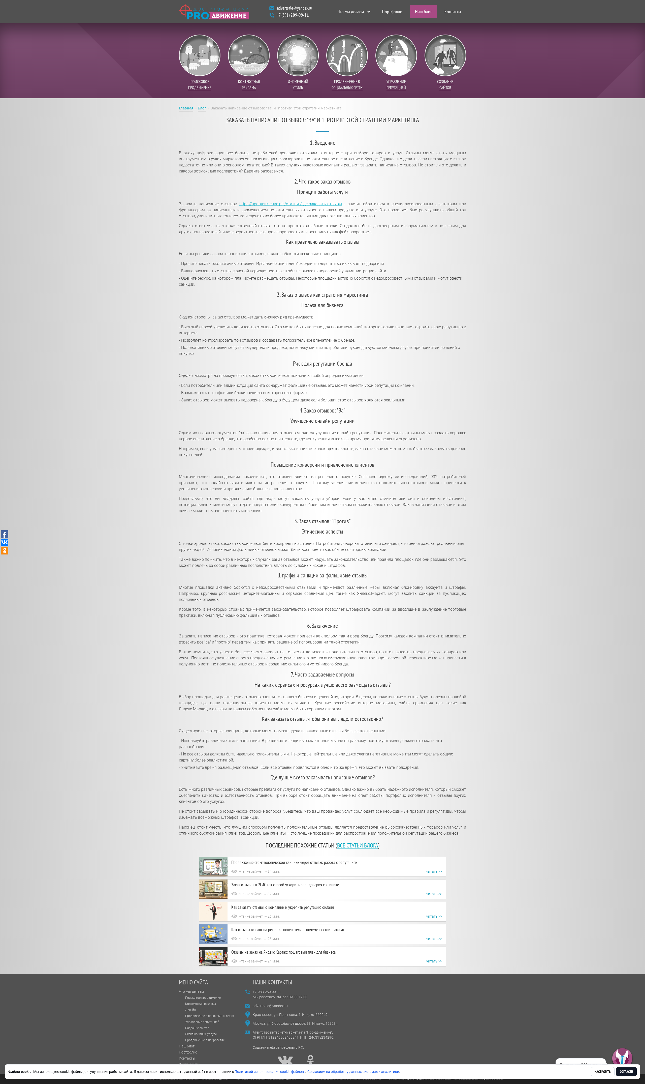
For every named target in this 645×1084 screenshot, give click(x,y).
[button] (622, 1058)
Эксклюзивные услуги (201, 1034)
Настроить (603, 1071)
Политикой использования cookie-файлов (269, 1072)
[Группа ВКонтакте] (285, 1060)
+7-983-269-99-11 (267, 992)
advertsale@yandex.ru (270, 1006)
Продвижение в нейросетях (204, 1040)
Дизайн (190, 1010)
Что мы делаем (350, 11)
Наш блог (423, 11)
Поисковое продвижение (203, 998)
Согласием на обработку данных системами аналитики (353, 1072)
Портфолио (392, 11)
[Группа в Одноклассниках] (310, 1060)
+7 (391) (293, 15)
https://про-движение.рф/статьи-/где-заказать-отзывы (290, 203)
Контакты (452, 11)
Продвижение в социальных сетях (209, 1016)
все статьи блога (357, 845)
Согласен (626, 1071)
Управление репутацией (202, 1022)
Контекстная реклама (200, 1004)
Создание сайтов (197, 1028)
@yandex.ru (294, 8)
